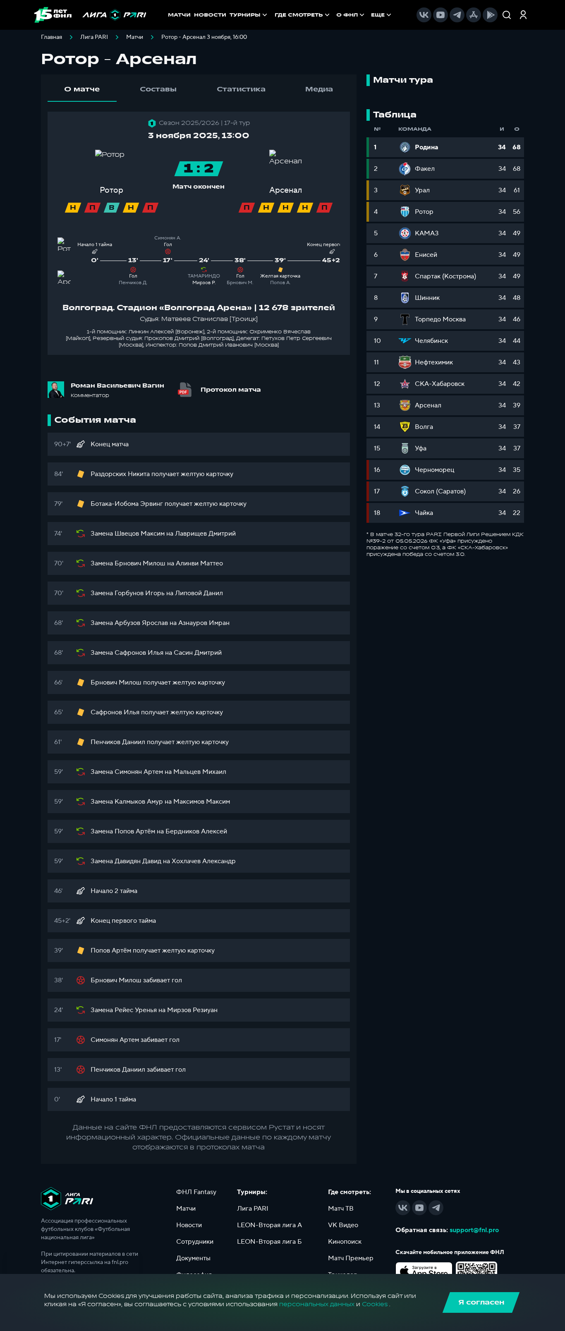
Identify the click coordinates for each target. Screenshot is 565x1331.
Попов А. (280, 283)
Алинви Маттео (199, 563)
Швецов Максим (140, 533)
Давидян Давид (138, 861)
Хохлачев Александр (204, 861)
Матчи (134, 37)
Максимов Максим (201, 801)
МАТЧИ (179, 15)
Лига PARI (94, 37)
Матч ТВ (341, 1208)
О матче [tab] (82, 89)
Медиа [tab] (319, 89)
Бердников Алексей (196, 831)
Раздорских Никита (120, 474)
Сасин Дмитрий (198, 653)
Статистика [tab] (241, 89)
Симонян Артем (139, 772)
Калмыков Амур (139, 801)
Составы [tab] (158, 89)
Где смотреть (299, 15)
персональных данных (316, 1304)
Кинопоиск (345, 1242)
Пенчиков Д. (133, 283)
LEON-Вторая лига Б (269, 1242)
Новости (189, 1225)
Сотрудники (194, 1242)
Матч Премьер (350, 1258)
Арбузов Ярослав (141, 623)
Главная (51, 37)
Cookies (375, 1304)
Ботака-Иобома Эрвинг (127, 504)
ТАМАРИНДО (204, 276)
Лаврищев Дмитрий (205, 533)
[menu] (333, 15)
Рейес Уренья (136, 1010)
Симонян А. (167, 238)
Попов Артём (135, 831)
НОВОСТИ (210, 15)
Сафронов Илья (139, 653)
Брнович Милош (140, 563)
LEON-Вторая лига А (269, 1225)
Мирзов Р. (204, 283)
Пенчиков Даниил (118, 742)
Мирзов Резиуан (192, 1010)
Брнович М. (240, 283)
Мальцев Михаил (199, 772)
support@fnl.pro (474, 1230)
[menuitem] (303, 15)
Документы (193, 1258)
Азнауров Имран (204, 623)
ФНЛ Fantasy (196, 1192)
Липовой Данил (199, 593)
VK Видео (343, 1225)
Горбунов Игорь (140, 593)
